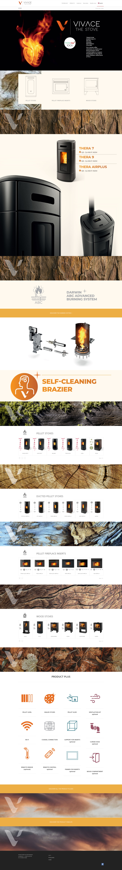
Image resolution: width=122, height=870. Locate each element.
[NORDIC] (96, 627)
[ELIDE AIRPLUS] (82, 507)
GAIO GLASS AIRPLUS (82, 573)
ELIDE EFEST (39, 453)
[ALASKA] (96, 507)
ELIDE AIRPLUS (82, 516)
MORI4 (68, 636)
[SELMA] (96, 444)
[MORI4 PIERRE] (54, 627)
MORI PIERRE (82, 636)
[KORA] (82, 444)
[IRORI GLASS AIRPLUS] (54, 565)
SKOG (25, 636)
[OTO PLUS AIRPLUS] (25, 507)
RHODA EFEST (25, 453)
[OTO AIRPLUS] (39, 507)
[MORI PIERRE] (82, 627)
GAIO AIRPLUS (96, 573)
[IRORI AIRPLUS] (68, 565)
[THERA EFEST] (68, 444)
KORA (82, 453)
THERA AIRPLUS (54, 516)
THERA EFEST (68, 453)
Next (119, 195)
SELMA (96, 453)
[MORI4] (68, 627)
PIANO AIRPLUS (39, 573)
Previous (3, 195)
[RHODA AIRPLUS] (68, 507)
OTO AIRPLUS (39, 516)
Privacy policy (51, 857)
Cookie (50, 859)
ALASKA (96, 516)
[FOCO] (39, 627)
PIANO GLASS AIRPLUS (25, 573)
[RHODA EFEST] (25, 444)
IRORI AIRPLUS (68, 573)
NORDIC (96, 636)
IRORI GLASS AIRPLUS (53, 573)
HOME (20, 8)
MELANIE (54, 453)
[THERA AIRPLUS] (54, 507)
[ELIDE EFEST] (39, 444)
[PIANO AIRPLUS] (39, 565)
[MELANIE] (54, 444)
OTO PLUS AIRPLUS (25, 516)
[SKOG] (25, 627)
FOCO (39, 636)
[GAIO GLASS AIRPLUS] (82, 565)
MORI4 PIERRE (54, 636)
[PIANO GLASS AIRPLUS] (25, 565)
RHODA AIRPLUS (68, 516)
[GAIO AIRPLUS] (96, 565)
